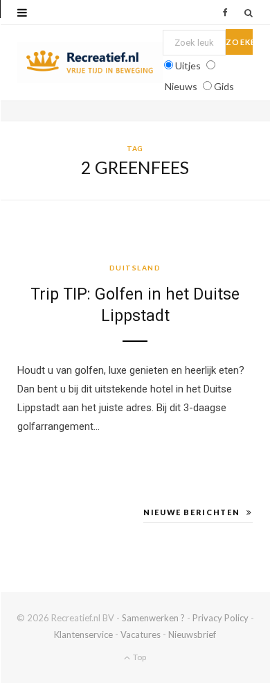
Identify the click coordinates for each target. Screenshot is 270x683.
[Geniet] (90, 62)
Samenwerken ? (153, 617)
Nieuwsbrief (192, 634)
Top (139, 657)
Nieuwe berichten (191, 512)
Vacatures (140, 634)
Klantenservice (83, 634)
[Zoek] (248, 12)
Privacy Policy (220, 617)
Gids (224, 86)
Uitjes (188, 65)
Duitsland (135, 267)
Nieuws (181, 86)
